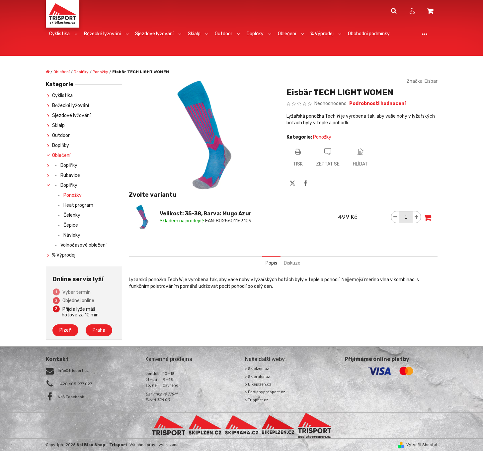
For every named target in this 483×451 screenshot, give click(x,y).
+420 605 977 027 (75, 384)
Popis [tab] (271, 263)
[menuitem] (63, 34)
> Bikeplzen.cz (258, 384)
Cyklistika (62, 95)
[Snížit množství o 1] (395, 217)
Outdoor (61, 135)
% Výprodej (63, 255)
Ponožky (72, 195)
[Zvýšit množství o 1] (417, 217)
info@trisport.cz (73, 370)
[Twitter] (292, 183)
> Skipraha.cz (257, 376)
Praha (99, 330)
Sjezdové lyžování (71, 115)
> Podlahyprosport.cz (265, 392)
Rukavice (69, 175)
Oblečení (61, 155)
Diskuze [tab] (292, 263)
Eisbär (431, 81)
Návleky (71, 235)
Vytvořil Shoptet (422, 444)
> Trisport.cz (256, 399)
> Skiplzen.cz (257, 368)
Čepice (70, 225)
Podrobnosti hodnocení (377, 103)
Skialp (58, 125)
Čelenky (71, 215)
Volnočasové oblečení (83, 245)
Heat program (77, 205)
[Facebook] (305, 183)
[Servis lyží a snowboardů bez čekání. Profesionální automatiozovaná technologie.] (241, 425)
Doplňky (60, 145)
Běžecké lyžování (70, 105)
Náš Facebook (71, 397)
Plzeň (65, 330)
